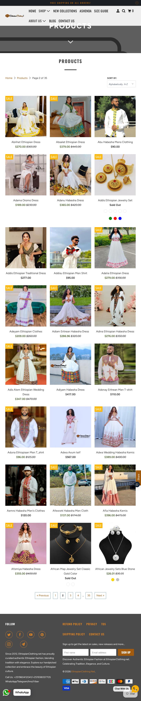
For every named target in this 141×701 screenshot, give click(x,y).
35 (88, 595)
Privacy (91, 624)
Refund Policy (72, 624)
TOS (103, 624)
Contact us (67, 21)
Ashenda (86, 11)
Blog (52, 21)
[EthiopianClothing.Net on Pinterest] (43, 634)
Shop (43, 11)
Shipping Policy (74, 634)
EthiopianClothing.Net (83, 671)
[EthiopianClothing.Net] (14, 16)
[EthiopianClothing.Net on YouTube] (31, 634)
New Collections (65, 11)
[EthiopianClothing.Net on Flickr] (17, 644)
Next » (100, 595)
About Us (36, 21)
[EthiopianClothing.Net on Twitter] (9, 634)
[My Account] (118, 11)
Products (22, 78)
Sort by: (112, 78)
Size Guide (101, 11)
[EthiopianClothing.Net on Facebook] (20, 634)
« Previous (43, 595)
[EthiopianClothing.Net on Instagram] (9, 644)
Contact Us (96, 634)
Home (32, 11)
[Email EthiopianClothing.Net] (24, 644)
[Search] (124, 11)
